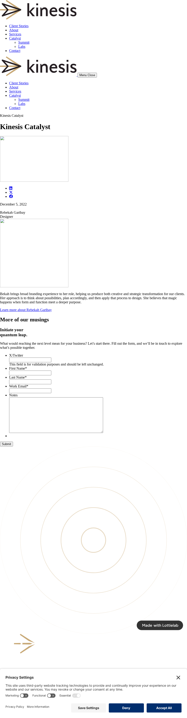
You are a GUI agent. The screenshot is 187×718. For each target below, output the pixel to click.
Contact (14, 51)
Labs (21, 46)
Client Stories (19, 26)
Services (15, 34)
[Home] (39, 75)
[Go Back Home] (38, 18)
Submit (6, 444)
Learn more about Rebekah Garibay (26, 310)
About (13, 30)
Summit (23, 42)
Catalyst (15, 38)
